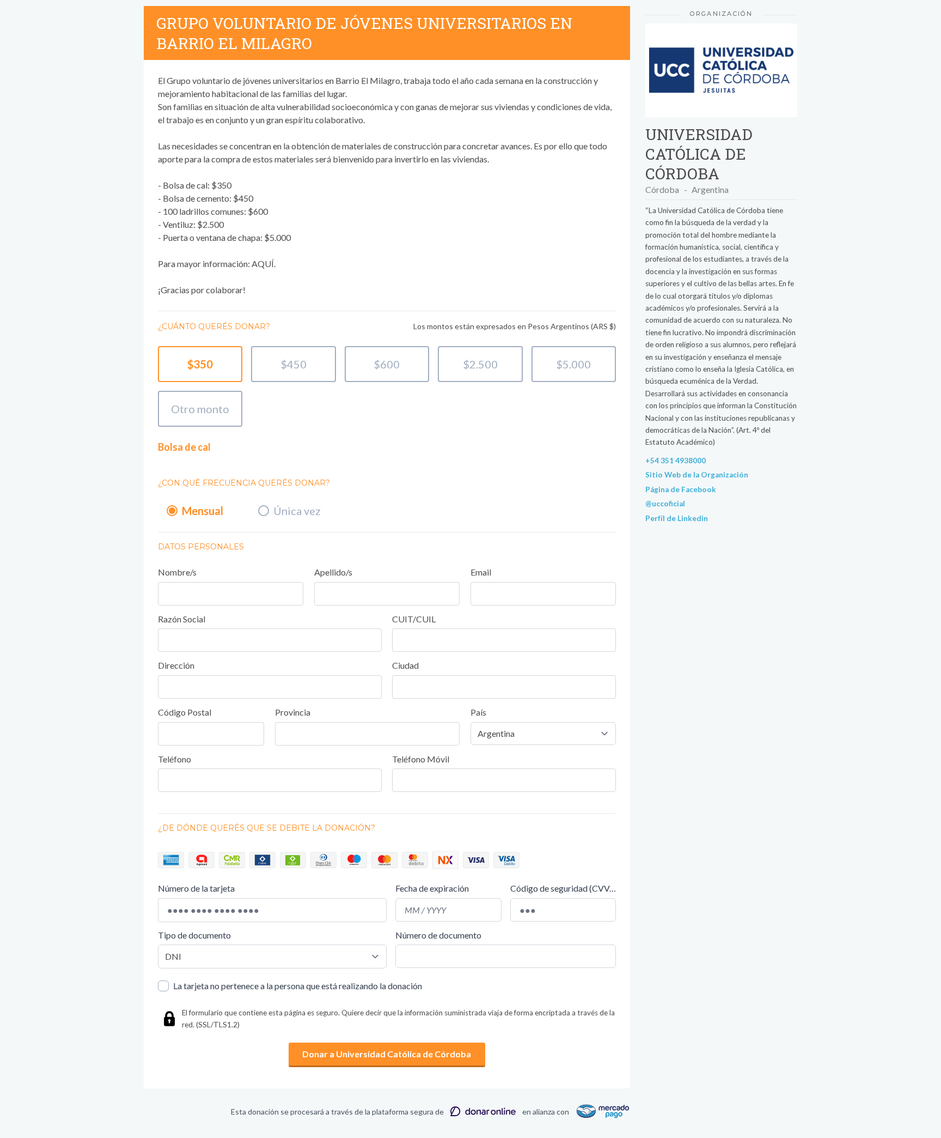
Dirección (176, 665)
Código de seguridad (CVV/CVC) (563, 888)
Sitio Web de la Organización (696, 474)
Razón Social (181, 619)
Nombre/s (177, 572)
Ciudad (405, 665)
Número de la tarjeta (196, 888)
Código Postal (184, 712)
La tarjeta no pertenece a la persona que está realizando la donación (297, 985)
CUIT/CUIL (414, 619)
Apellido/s (333, 572)
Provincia (292, 712)
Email (481, 572)
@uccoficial (665, 503)
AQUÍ (263, 263)
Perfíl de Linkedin (676, 518)
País (478, 712)
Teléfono (174, 759)
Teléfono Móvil (420, 759)
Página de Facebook (680, 489)
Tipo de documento (194, 935)
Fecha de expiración (432, 888)
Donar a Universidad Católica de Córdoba (386, 1054)
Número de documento (438, 935)
